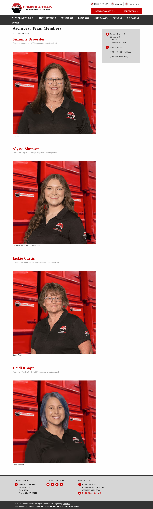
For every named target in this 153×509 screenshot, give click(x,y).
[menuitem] (23, 17)
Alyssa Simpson (26, 148)
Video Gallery (101, 18)
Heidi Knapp (23, 368)
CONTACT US (130, 11)
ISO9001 (15, 23)
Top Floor (66, 504)
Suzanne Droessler (29, 39)
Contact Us (133, 18)
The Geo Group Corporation (39, 506)
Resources (83, 18)
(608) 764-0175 (116, 47)
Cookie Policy (73, 506)
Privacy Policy (57, 506)
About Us (117, 18)
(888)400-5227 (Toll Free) (120, 52)
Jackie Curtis (24, 258)
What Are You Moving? (23, 18)
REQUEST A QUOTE (104, 11)
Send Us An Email (90, 493)
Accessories (67, 18)
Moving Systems (47, 18)
